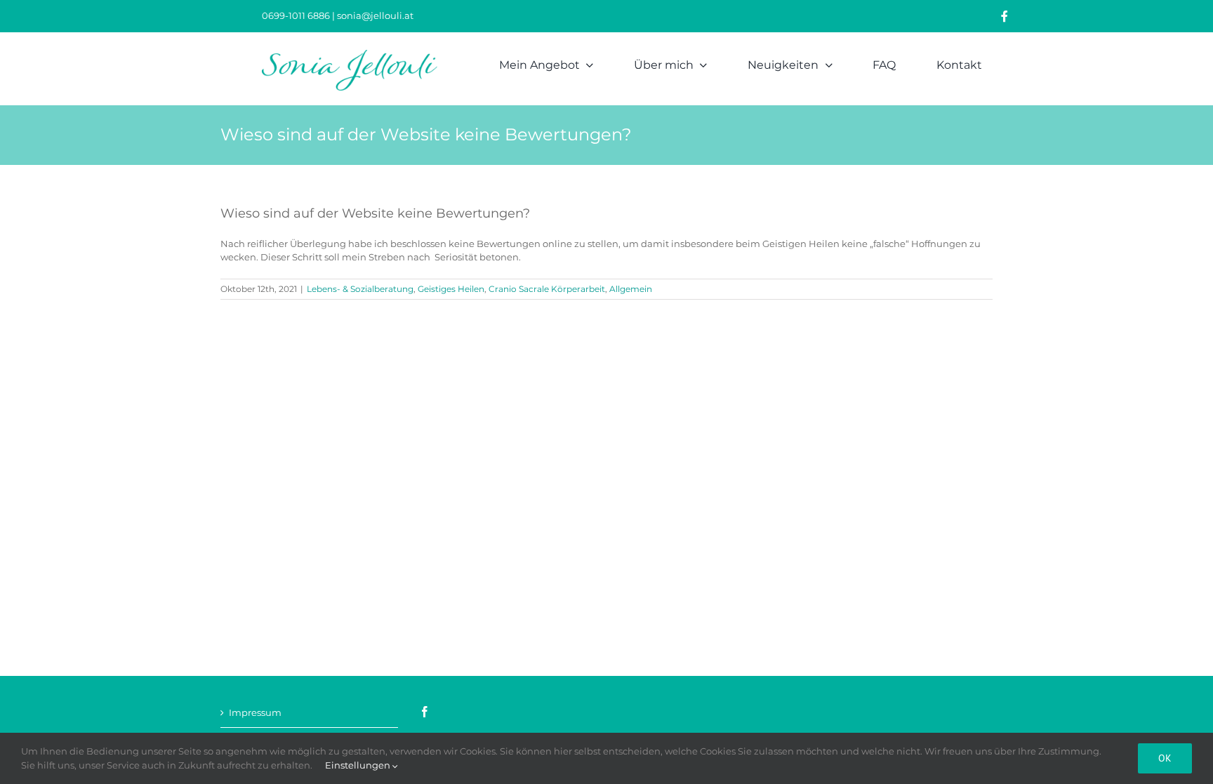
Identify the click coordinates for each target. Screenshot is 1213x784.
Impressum (255, 712)
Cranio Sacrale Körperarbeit (547, 289)
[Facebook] (424, 711)
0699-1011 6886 (297, 15)
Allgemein (630, 289)
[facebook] (1004, 16)
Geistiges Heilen (451, 289)
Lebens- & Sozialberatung (360, 289)
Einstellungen (358, 765)
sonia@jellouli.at (375, 15)
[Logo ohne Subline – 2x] (349, 54)
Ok (1165, 758)
